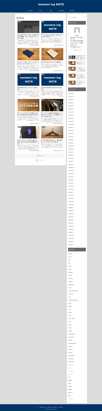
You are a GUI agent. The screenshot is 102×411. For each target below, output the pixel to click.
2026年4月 (70, 106)
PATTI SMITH (71, 318)
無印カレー (71, 392)
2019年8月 (70, 244)
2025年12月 (71, 118)
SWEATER (71, 337)
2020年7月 (70, 213)
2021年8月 (70, 180)
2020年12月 (71, 198)
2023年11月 (71, 130)
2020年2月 (70, 229)
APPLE (70, 257)
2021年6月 (70, 183)
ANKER (70, 253)
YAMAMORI (71, 355)
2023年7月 (70, 133)
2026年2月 (70, 112)
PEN (69, 321)
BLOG (69, 266)
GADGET (70, 281)
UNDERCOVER (72, 343)
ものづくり (71, 364)
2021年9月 (70, 176)
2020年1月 (70, 232)
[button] (85, 17)
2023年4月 (70, 139)
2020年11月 (71, 201)
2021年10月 (71, 173)
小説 (69, 377)
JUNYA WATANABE (73, 290)
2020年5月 (70, 220)
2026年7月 (70, 96)
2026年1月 (70, 115)
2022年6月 (70, 155)
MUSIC (70, 312)
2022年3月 (70, 158)
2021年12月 (71, 167)
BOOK (69, 269)
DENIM (70, 275)
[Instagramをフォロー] (75, 50)
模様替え (70, 389)
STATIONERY (71, 334)
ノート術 (70, 371)
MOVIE (70, 306)
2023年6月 (70, 136)
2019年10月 (71, 238)
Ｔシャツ (70, 398)
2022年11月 (71, 149)
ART (69, 260)
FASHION (70, 278)
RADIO (70, 324)
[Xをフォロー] (73, 50)
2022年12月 (71, 146)
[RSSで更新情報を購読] (80, 50)
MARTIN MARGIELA (73, 300)
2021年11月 (71, 170)
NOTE (69, 315)
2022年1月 (70, 164)
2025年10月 (71, 124)
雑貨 (69, 395)
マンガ (70, 374)
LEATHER (70, 294)
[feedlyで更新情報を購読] (78, 50)
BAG (69, 263)
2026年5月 (70, 102)
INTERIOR (70, 284)
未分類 (70, 386)
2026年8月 (70, 93)
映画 (69, 383)
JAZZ (69, 287)
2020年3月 (70, 226)
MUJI (69, 309)
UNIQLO (70, 346)
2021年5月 (70, 186)
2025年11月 (71, 121)
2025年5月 (70, 127)
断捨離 (70, 380)
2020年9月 (70, 207)
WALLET (70, 349)
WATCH (70, 352)
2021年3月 (70, 192)
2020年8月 (70, 210)
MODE (70, 303)
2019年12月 (71, 235)
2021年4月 (70, 189)
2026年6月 (70, 99)
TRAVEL (70, 340)
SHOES (70, 331)
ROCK (69, 328)
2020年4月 (70, 223)
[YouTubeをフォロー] (77, 50)
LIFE (69, 297)
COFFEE (70, 272)
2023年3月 (70, 143)
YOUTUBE (70, 361)
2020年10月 (71, 204)
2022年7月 (70, 152)
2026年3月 (70, 109)
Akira (76, 35)
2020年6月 (70, 217)
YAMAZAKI (71, 358)
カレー (70, 368)
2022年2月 (70, 161)
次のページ (40, 155)
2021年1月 (70, 195)
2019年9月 (70, 241)
